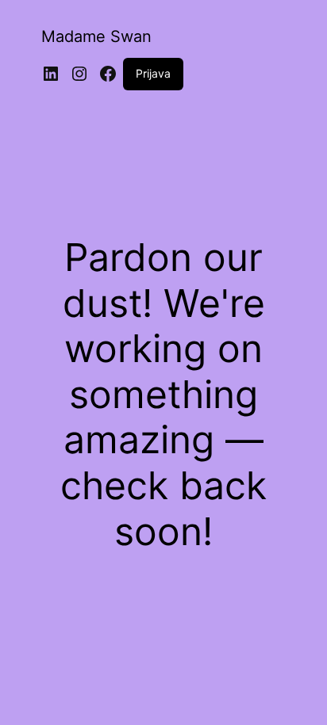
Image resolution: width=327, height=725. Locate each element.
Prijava (153, 73)
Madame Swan (96, 36)
